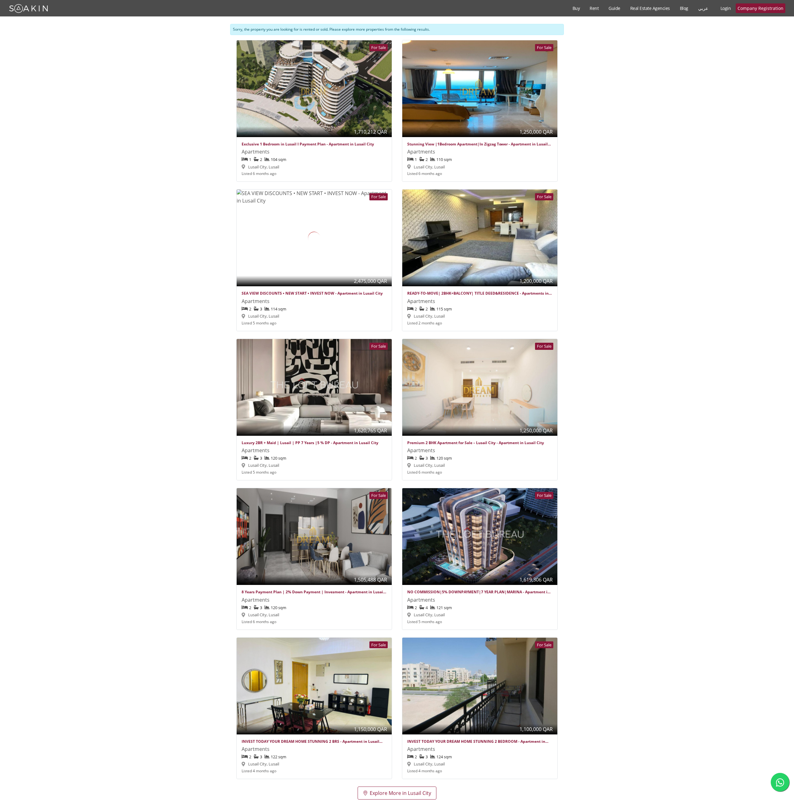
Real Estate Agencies (650, 8)
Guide (614, 8)
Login (725, 8)
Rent (594, 8)
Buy (576, 8)
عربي (703, 8)
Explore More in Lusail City (400, 793)
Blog (684, 8)
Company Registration (760, 8)
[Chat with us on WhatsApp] (780, 782)
